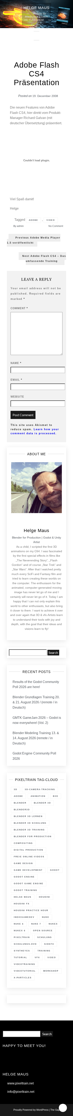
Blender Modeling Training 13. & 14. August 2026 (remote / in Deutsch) (36, 738)
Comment (19, 308)
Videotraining (24, 964)
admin (20, 226)
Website (17, 396)
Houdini (44, 897)
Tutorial (20, 957)
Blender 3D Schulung (30, 823)
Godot (55, 870)
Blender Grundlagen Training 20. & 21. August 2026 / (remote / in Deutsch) (36, 702)
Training (44, 951)
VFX (37, 957)
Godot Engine (24, 877)
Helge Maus (22, 897)
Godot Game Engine (28, 883)
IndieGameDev (24, 917)
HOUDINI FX (22, 904)
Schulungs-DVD (25, 944)
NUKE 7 (36, 924)
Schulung (44, 937)
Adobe (33, 220)
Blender (20, 803)
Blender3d (22, 809)
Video (50, 220)
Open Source (43, 930)
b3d (55, 796)
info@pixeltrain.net (20, 1091)
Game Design (23, 863)
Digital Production (28, 850)
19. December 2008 (45, 96)
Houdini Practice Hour (31, 910)
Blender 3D (42, 803)
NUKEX (53, 924)
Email (16, 379)
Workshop (51, 971)
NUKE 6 (19, 924)
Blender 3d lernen (28, 816)
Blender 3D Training (29, 830)
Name (16, 363)
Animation (38, 796)
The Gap (55, 1109)
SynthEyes (22, 951)
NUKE (45, 917)
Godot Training (25, 890)
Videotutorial (25, 971)
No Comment (55, 226)
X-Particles (23, 977)
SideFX (49, 944)
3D (15, 789)
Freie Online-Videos (29, 856)
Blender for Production (33, 836)
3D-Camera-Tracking (40, 789)
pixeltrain (22, 937)
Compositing (23, 843)
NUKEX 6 (20, 930)
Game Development (28, 870)
